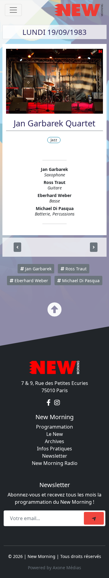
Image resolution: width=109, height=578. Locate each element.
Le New (54, 434)
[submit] (94, 518)
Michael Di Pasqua (80, 280)
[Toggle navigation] (13, 10)
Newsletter (54, 456)
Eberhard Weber (30, 280)
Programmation (54, 426)
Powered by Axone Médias (54, 567)
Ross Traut (75, 269)
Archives (54, 441)
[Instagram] (57, 402)
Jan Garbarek (37, 269)
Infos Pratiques (54, 448)
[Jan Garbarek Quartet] (17, 247)
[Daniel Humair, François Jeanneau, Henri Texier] (93, 247)
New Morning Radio (55, 463)
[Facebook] (49, 402)
